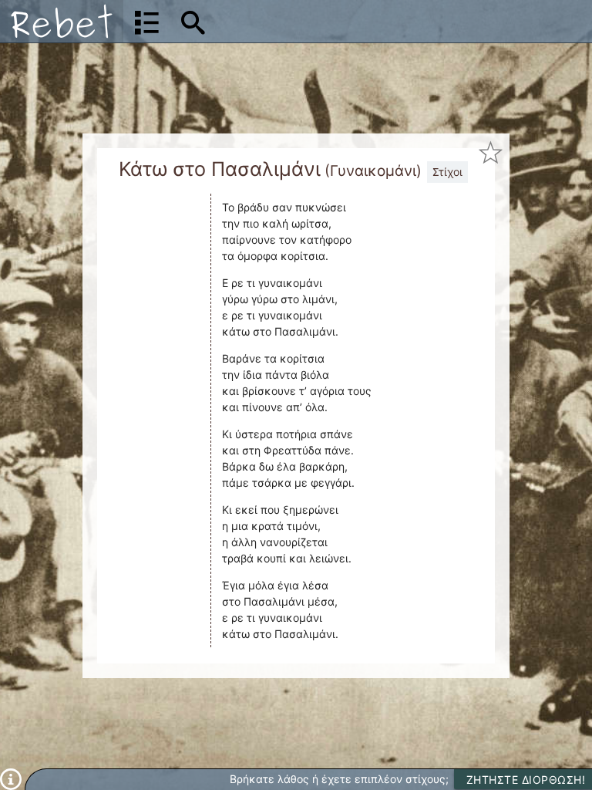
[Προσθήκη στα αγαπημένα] (491, 152)
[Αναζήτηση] (193, 21)
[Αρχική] (61, 21)
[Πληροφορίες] (11, 778)
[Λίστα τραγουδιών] (146, 21)
